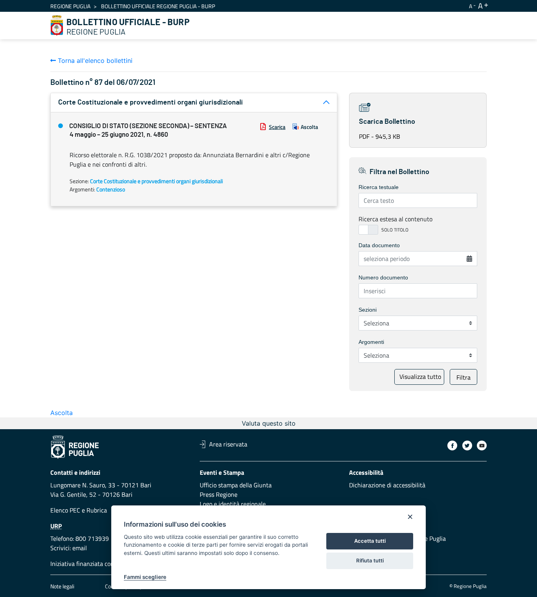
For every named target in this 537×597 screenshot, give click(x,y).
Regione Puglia (70, 6)
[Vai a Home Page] (57, 25)
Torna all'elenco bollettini (94, 60)
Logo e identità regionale (233, 504)
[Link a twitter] (467, 445)
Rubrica (96, 510)
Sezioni (368, 309)
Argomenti (371, 342)
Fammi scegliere (145, 577)
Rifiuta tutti (370, 560)
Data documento (379, 245)
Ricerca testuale (379, 187)
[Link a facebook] (452, 445)
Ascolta (309, 127)
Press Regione (218, 494)
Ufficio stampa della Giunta (236, 485)
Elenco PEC (65, 510)
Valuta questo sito (269, 423)
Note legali (62, 586)
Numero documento (383, 277)
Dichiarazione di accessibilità (387, 485)
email (79, 548)
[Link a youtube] (482, 445)
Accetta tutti (370, 541)
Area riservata (228, 444)
